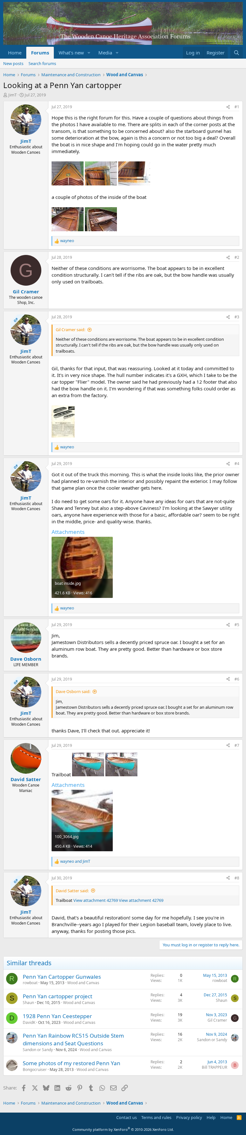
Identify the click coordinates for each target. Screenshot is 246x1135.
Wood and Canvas (83, 982)
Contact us (126, 1117)
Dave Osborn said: (73, 691)
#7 (236, 745)
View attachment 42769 (95, 900)
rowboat (30, 982)
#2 (236, 257)
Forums (40, 52)
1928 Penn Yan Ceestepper (57, 1016)
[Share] (228, 107)
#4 (236, 463)
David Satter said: (72, 891)
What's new (71, 52)
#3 (236, 317)
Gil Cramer (217, 1020)
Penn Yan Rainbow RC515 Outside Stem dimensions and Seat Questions (73, 1039)
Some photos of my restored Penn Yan (71, 1063)
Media (105, 52)
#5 (236, 624)
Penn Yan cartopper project (57, 996)
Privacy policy (189, 1117)
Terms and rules (156, 1117)
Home (14, 52)
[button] (89, 53)
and (75, 861)
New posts (13, 63)
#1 (236, 107)
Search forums (42, 63)
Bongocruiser (35, 1069)
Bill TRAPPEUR (214, 1067)
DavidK (29, 1022)
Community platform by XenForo (123, 1129)
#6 (236, 679)
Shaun (28, 1002)
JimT (12, 95)
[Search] (236, 53)
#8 (236, 878)
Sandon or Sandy (38, 1049)
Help (211, 1117)
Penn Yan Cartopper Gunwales (62, 976)
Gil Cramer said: (70, 329)
